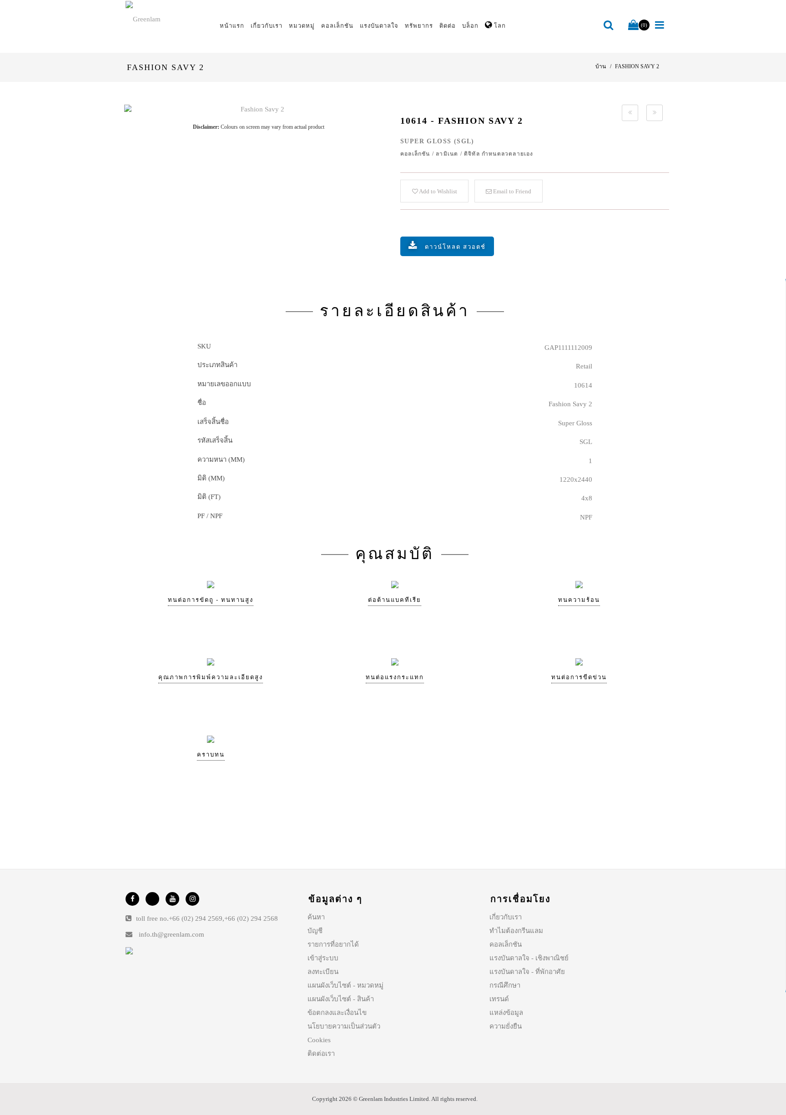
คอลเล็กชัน (505, 944)
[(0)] (633, 25)
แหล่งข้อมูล (506, 1012)
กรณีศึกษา (504, 985)
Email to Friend (511, 191)
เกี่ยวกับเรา (505, 917)
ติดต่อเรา (321, 1053)
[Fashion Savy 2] (258, 109)
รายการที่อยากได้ (333, 944)
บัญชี (314, 930)
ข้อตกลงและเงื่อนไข (337, 1012)
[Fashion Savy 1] (630, 113)
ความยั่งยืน (505, 1026)
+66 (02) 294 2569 (195, 918)
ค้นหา (316, 917)
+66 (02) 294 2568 (251, 918)
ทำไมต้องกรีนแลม (516, 930)
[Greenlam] (167, 18)
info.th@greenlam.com (171, 934)
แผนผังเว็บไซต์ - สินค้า (340, 999)
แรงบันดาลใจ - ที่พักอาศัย (527, 971)
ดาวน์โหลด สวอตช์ (455, 246)
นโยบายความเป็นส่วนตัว (343, 1026)
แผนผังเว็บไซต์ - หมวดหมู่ (345, 985)
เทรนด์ (499, 999)
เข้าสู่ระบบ (322, 958)
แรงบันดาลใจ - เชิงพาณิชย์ (529, 958)
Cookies (319, 1040)
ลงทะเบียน (322, 971)
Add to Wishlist (437, 191)
